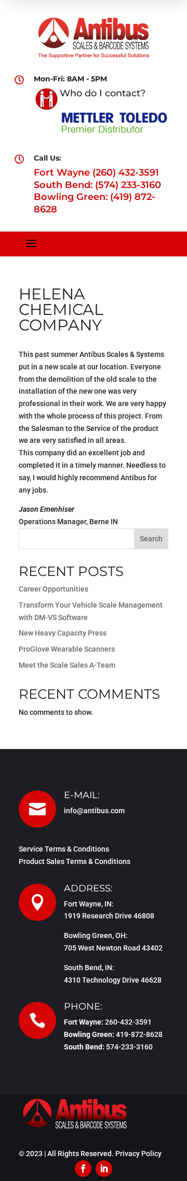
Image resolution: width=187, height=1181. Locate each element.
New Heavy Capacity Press (62, 633)
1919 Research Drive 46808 (109, 916)
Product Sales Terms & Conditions (74, 861)
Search (151, 539)
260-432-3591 (128, 1022)
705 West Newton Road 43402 (113, 948)
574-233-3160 (129, 1047)
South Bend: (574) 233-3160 (97, 185)
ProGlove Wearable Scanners (67, 649)
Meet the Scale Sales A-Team (67, 665)
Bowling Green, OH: (96, 935)
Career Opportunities (53, 589)
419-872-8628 (139, 1034)
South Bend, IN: (89, 967)
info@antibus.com (94, 810)
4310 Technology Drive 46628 (113, 980)
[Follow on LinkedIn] (104, 1168)
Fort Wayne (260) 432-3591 (96, 172)
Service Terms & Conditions (64, 849)
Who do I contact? (102, 93)
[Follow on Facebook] (83, 1168)
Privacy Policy (138, 1153)
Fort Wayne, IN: (89, 904)
